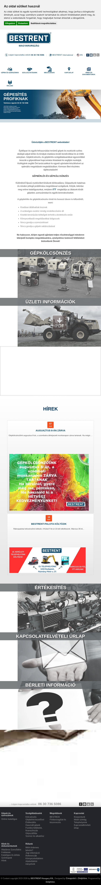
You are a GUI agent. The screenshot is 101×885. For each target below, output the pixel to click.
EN (81, 55)
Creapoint (71, 878)
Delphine (82, 878)
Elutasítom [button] (23, 23)
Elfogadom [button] (10, 23)
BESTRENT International (62, 55)
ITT (54, 189)
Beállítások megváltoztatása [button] (43, 23)
